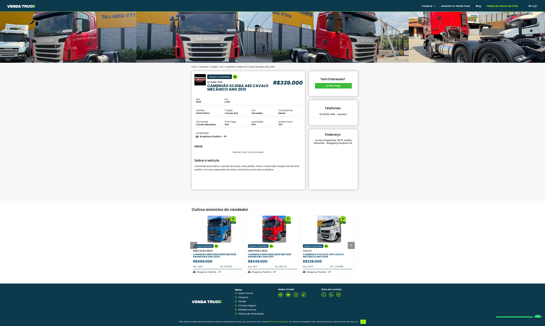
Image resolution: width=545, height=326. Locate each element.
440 (221, 67)
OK (363, 321)
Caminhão (203, 67)
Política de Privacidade (278, 321)
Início (194, 67)
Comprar (427, 6)
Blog (478, 6)
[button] (193, 245)
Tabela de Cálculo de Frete (502, 6)
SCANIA (213, 67)
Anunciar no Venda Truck (455, 6)
